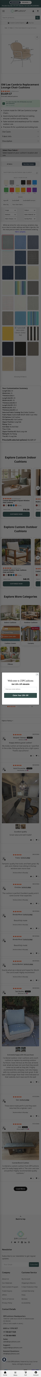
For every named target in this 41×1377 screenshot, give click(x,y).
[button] (4, 1359)
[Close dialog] (37, 674)
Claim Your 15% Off (20, 695)
